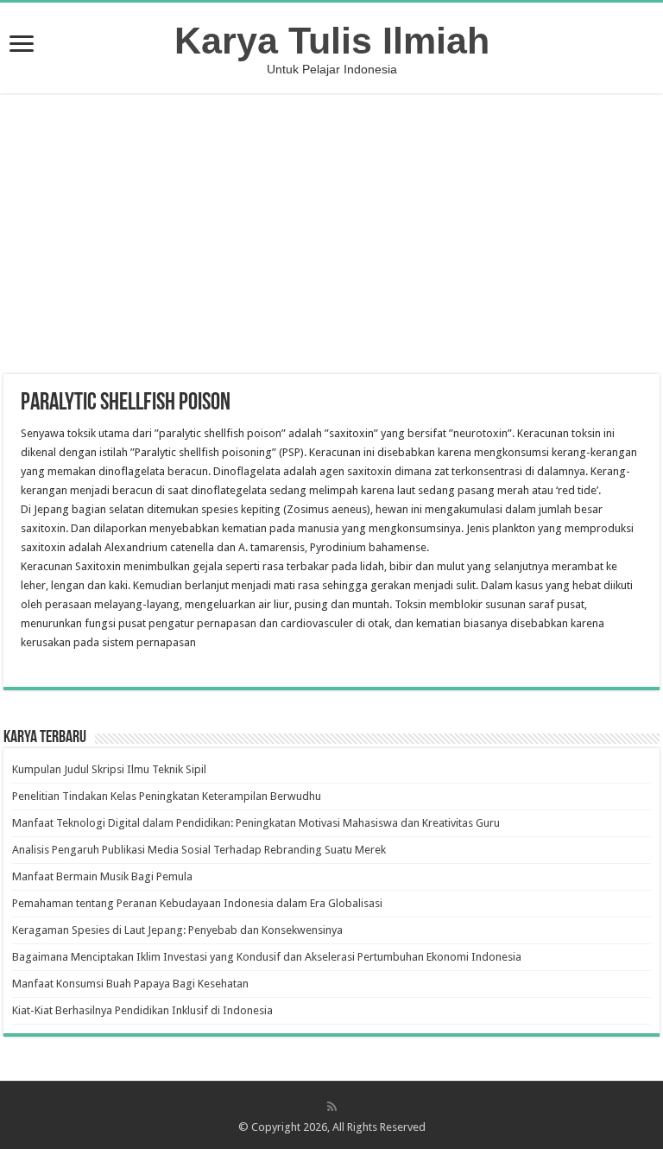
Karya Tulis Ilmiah (331, 40)
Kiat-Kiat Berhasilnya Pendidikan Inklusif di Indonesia (142, 1010)
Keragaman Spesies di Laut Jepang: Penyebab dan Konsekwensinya (177, 930)
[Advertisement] (331, 236)
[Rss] (331, 1106)
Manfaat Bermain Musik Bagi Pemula (102, 876)
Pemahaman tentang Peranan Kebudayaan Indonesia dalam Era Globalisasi (197, 903)
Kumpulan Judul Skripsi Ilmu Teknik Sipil (109, 769)
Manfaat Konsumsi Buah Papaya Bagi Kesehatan (130, 983)
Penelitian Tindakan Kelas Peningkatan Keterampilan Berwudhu (166, 796)
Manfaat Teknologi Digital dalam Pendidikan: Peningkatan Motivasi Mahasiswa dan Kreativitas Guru (256, 822)
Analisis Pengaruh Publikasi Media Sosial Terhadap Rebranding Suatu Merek (199, 849)
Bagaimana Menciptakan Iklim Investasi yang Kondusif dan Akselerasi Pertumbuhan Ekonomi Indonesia (266, 956)
